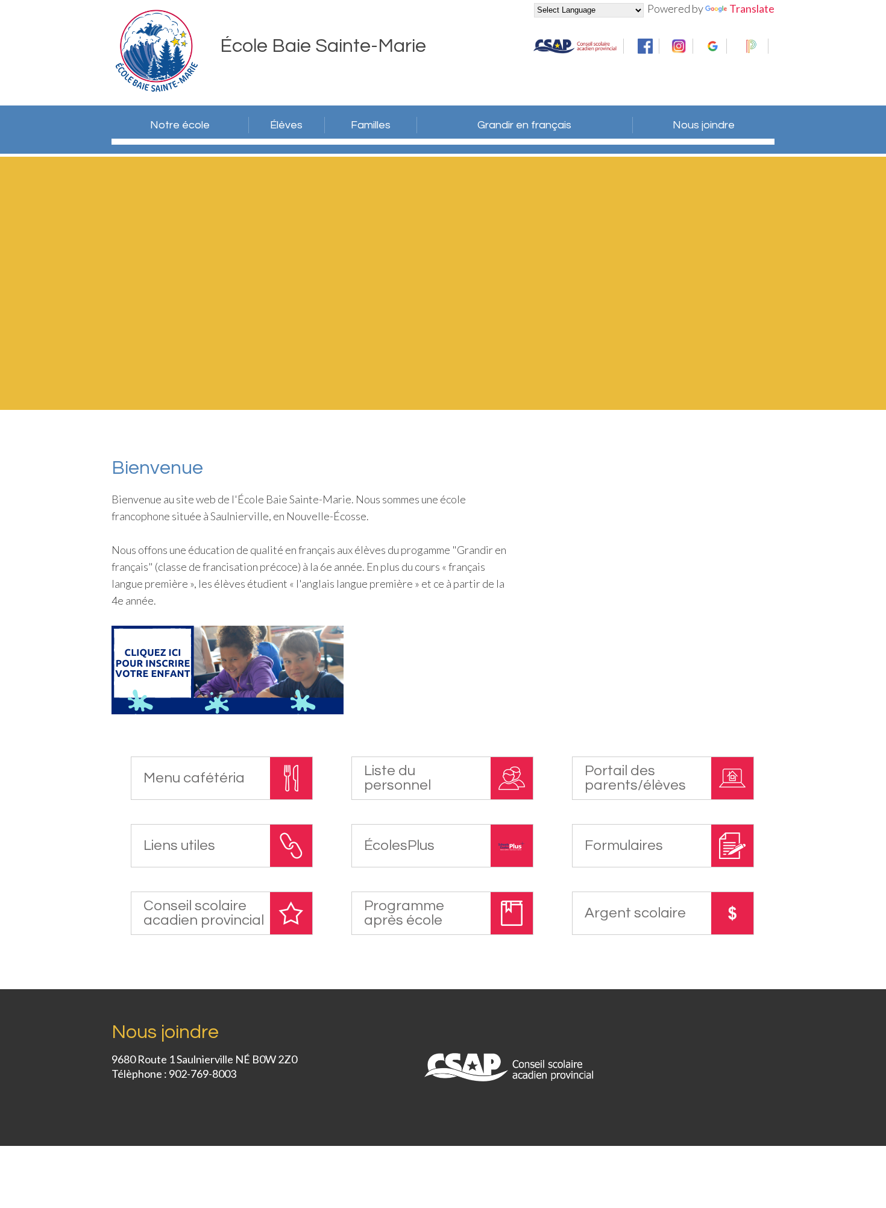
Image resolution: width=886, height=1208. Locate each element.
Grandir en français (524, 125)
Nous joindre (704, 125)
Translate (751, 8)
